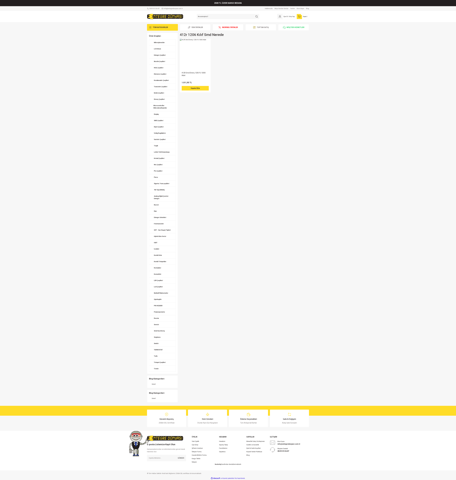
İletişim (194, 462)
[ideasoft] (215, 478)
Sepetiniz (222, 452)
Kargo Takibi (196, 458)
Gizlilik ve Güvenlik (252, 445)
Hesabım (222, 441)
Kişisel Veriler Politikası (254, 452)
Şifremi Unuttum (197, 448)
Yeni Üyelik (195, 441)
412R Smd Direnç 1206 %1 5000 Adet (194, 74)
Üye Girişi (195, 445)
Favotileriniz (223, 448)
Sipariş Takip (223, 445)
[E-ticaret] (228, 478)
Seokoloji (218, 464)
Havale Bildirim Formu (199, 455)
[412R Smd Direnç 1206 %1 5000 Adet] (195, 54)
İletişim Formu (197, 452)
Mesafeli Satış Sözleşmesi (255, 441)
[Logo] (165, 16)
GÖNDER (181, 458)
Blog (248, 455)
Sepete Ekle (195, 88)
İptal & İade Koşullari (253, 448)
